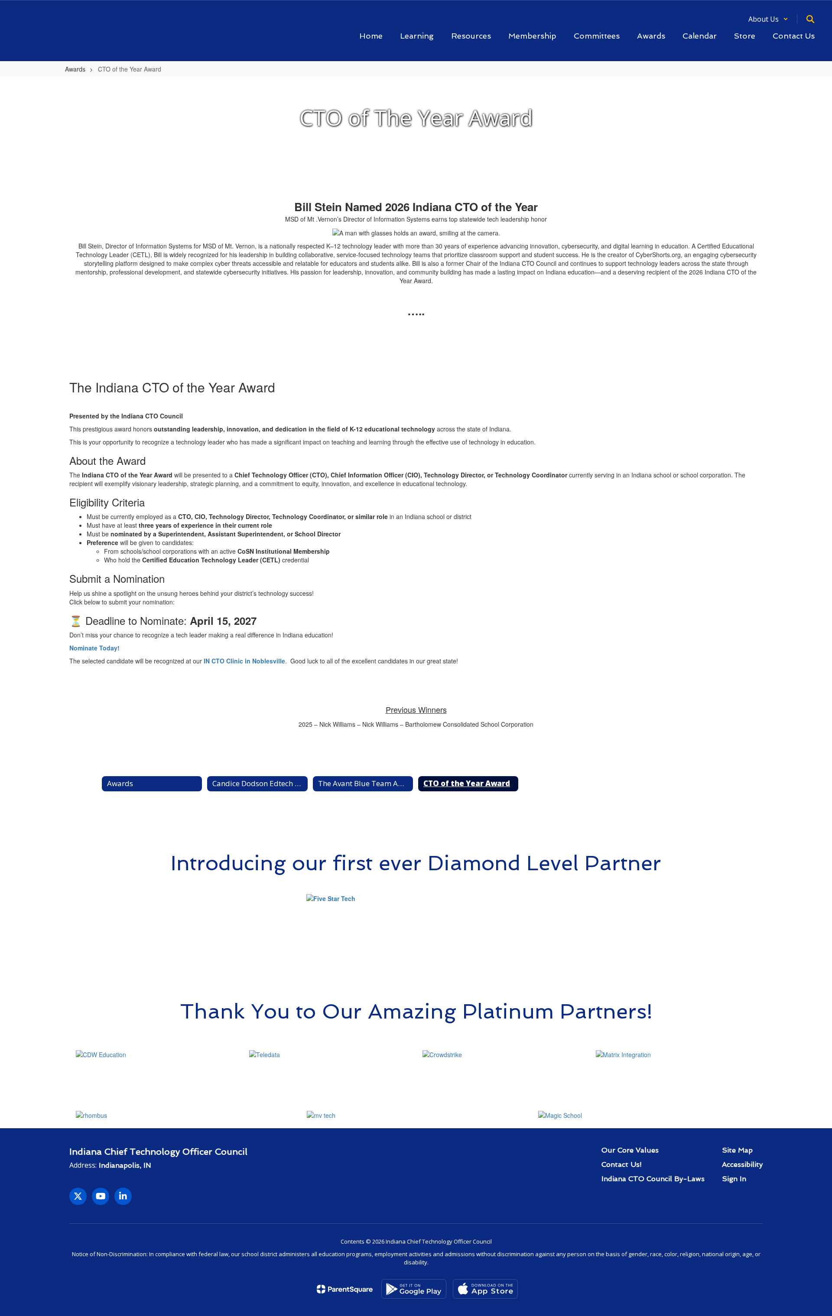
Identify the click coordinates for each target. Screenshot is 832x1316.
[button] (768, 19)
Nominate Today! (94, 647)
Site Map (737, 1150)
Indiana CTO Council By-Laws (653, 1179)
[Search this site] (810, 19)
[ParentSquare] (345, 1289)
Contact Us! (621, 1164)
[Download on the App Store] (485, 1289)
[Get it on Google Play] (413, 1289)
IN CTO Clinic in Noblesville (244, 660)
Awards (75, 69)
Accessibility (742, 1164)
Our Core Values (630, 1150)
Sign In (734, 1179)
